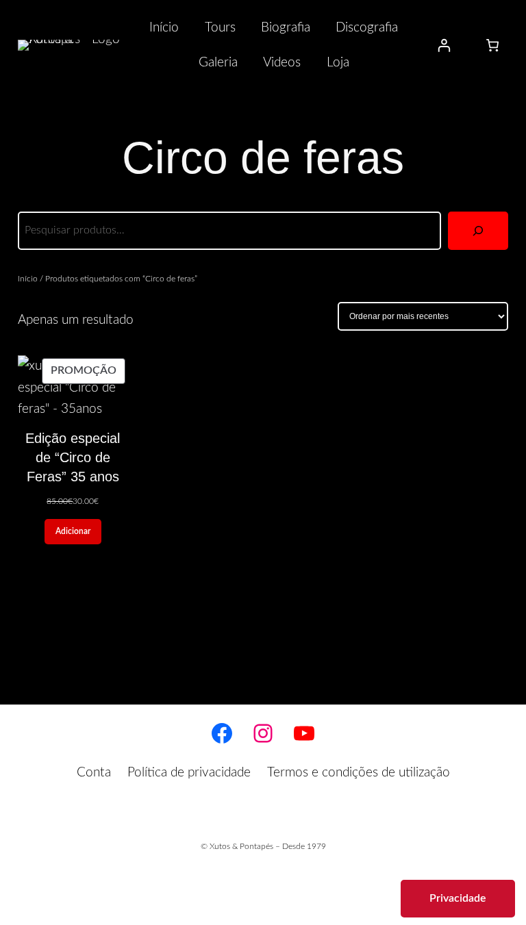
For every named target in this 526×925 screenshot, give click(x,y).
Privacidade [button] (457, 898)
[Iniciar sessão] (444, 45)
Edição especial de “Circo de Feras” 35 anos (72, 457)
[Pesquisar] (478, 231)
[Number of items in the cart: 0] (493, 45)
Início (28, 279)
